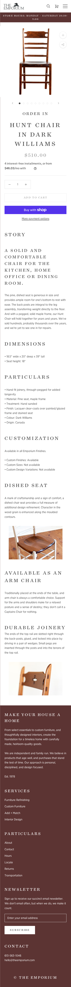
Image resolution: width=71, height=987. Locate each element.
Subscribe (20, 930)
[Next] (58, 103)
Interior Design (13, 819)
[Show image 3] (27, 103)
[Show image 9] (51, 103)
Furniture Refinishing (17, 800)
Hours (8, 855)
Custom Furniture (15, 806)
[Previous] (12, 103)
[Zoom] (63, 35)
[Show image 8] (47, 103)
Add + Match (12, 813)
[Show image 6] (39, 103)
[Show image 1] (19, 103)
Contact (9, 849)
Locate (9, 862)
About (8, 842)
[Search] (48, 6)
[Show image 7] (43, 103)
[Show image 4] (31, 103)
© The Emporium (35, 977)
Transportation (13, 875)
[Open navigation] (65, 6)
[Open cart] (57, 6)
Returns (9, 869)
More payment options (35, 218)
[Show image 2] (23, 103)
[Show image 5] (35, 103)
